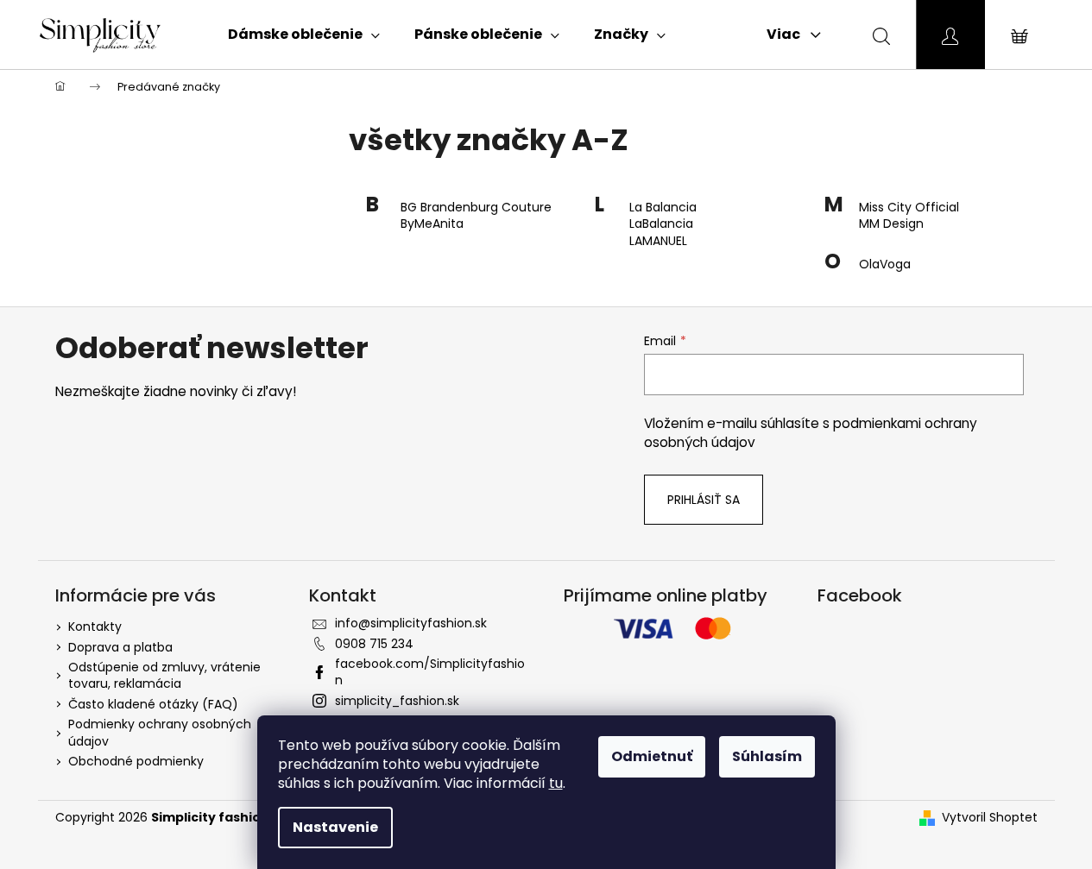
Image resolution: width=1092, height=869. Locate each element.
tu (556, 783)
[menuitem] (304, 34)
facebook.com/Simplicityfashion (430, 672)
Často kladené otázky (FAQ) (153, 704)
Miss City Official (909, 207)
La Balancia (663, 207)
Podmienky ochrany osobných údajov (159, 732)
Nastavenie (335, 827)
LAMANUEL (658, 241)
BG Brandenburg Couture (476, 207)
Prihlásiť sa (703, 499)
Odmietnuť (651, 756)
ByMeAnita (432, 224)
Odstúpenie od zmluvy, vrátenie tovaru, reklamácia (164, 675)
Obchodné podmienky (136, 761)
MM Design (891, 224)
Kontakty (95, 626)
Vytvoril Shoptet (990, 817)
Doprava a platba (120, 647)
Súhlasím (767, 756)
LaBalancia (661, 224)
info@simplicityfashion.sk (411, 623)
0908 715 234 (374, 643)
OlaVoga (885, 264)
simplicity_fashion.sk (397, 700)
